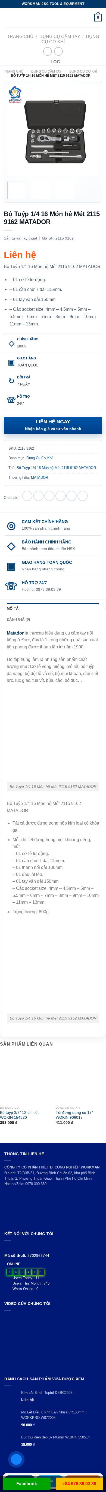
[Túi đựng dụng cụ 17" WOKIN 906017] (81, 1078)
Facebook (26, 1483)
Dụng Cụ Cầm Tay (59, 36)
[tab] (53, 608)
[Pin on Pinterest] (71, 496)
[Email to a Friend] (60, 496)
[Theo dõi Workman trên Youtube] (14, 1247)
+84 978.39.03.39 (79, 1483)
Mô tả (12, 609)
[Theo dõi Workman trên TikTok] (20, 1247)
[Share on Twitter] (49, 496)
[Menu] (7, 17)
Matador (15, 633)
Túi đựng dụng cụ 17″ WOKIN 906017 (74, 1115)
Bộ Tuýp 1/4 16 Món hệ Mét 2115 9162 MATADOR (56, 468)
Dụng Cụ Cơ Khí (83, 71)
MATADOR (39, 477)
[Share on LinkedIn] (82, 496)
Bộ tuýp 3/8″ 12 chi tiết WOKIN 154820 (19, 1115)
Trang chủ (20, 36)
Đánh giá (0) (18, 619)
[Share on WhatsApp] (27, 496)
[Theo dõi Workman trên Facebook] (7, 1247)
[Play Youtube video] (53, 1342)
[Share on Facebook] (38, 496)
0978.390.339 (35, 1184)
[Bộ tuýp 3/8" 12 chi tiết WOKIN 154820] (25, 1078)
